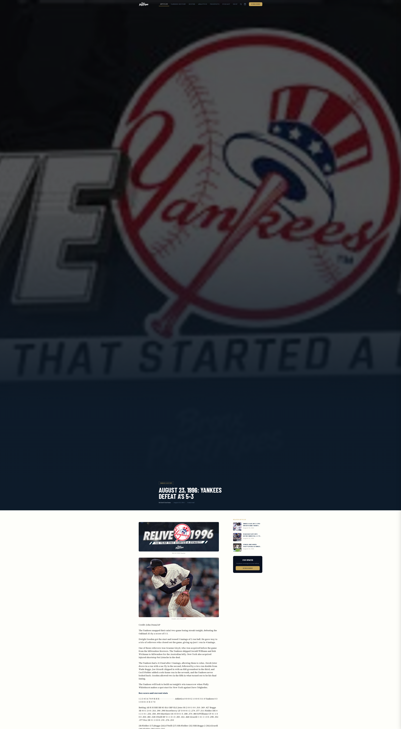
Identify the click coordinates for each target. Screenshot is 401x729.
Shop (235, 4)
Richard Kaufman (165, 502)
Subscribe (255, 4)
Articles (164, 4)
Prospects (215, 4)
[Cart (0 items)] (245, 4)
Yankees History (178, 4)
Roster (192, 4)
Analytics (202, 4)
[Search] (241, 4)
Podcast (226, 4)
